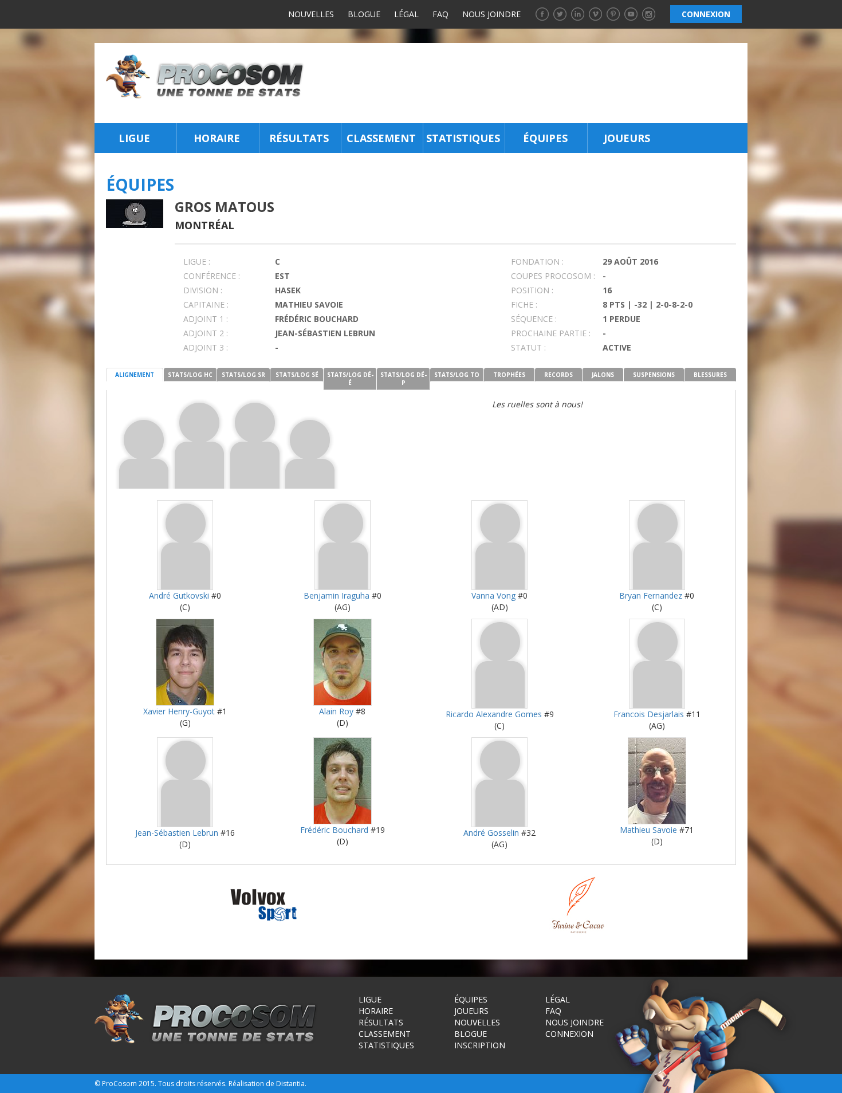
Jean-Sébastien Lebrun (176, 832)
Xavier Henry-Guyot (179, 711)
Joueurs (627, 138)
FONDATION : (537, 261)
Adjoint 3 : (205, 347)
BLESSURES (710, 375)
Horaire (217, 138)
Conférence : (211, 275)
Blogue (364, 14)
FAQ (440, 14)
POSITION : (532, 290)
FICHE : (524, 304)
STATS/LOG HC (190, 375)
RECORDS (558, 375)
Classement (381, 138)
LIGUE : (196, 261)
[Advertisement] (529, 83)
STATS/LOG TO (456, 375)
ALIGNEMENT (134, 375)
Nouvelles (311, 14)
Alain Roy (336, 711)
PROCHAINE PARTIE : (551, 333)
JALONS (603, 375)
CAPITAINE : (206, 304)
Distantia (290, 1083)
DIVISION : (202, 290)
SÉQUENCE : (534, 318)
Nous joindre (491, 14)
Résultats (299, 138)
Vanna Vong (493, 595)
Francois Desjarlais (648, 714)
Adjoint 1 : (205, 318)
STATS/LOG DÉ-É (350, 379)
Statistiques (463, 138)
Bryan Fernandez (650, 595)
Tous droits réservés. (192, 1083)
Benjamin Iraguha (336, 595)
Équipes (545, 138)
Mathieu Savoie (648, 829)
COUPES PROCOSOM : (553, 275)
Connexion (569, 1033)
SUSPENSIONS (654, 375)
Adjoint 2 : (205, 333)
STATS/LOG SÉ (297, 375)
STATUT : (528, 347)
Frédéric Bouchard (334, 829)
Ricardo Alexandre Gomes (494, 714)
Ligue (134, 138)
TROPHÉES (509, 375)
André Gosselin (491, 832)
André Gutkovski (179, 595)
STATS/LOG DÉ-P (403, 379)
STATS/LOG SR (243, 375)
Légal (406, 14)
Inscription (479, 1045)
